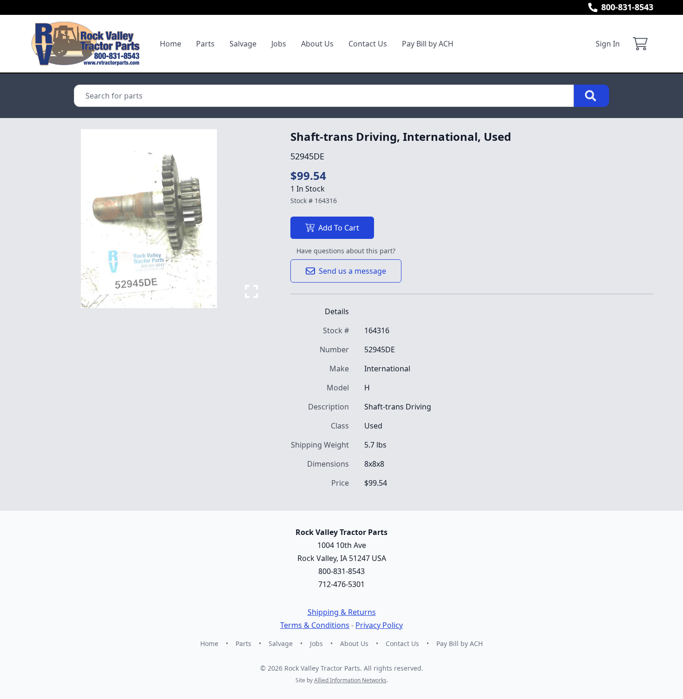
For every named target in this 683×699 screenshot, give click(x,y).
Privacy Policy (379, 625)
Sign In (608, 44)
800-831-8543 (627, 7)
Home (170, 44)
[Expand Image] (251, 291)
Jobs (278, 44)
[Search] (591, 96)
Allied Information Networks (350, 680)
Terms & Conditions (314, 625)
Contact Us (367, 44)
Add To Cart (338, 228)
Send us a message (352, 271)
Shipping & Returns (342, 612)
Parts (205, 44)
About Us (317, 44)
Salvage (243, 44)
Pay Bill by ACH (427, 44)
